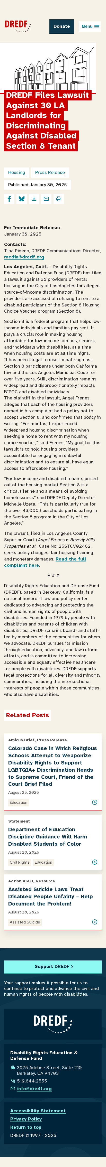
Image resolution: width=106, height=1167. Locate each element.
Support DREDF (52, 966)
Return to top (25, 1127)
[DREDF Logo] (18, 26)
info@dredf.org (34, 1088)
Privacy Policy (26, 1119)
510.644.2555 (32, 1081)
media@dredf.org (24, 257)
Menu (87, 26)
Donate (62, 26)
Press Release (50, 172)
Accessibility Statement (38, 1111)
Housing (16, 172)
